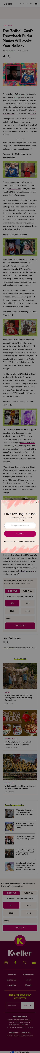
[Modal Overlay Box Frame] (20, 526)
